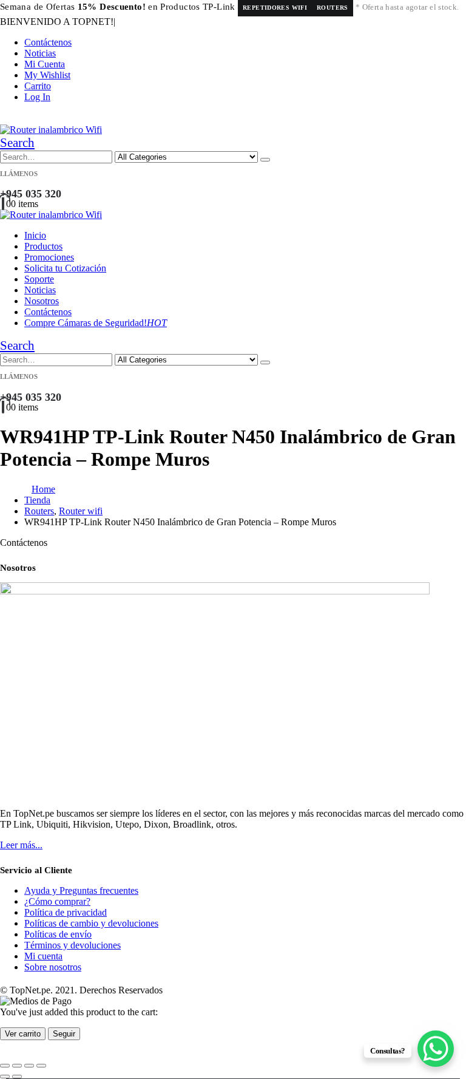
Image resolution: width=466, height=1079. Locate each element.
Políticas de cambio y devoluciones (91, 923)
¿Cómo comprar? (57, 901)
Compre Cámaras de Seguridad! (95, 323)
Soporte (39, 279)
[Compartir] (29, 1065)
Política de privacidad (65, 912)
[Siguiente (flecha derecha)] (17, 1076)
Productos (43, 246)
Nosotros (41, 301)
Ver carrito (23, 1033)
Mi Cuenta (44, 64)
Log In (37, 97)
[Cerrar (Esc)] (41, 1065)
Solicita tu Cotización (65, 268)
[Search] (265, 160)
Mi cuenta (43, 956)
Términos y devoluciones (72, 945)
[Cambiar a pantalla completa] (17, 1065)
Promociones (49, 257)
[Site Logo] (51, 129)
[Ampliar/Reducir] (5, 1065)
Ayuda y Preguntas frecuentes (81, 890)
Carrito (37, 86)
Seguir (64, 1033)
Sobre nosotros (52, 967)
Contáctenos (48, 42)
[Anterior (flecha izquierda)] (5, 1076)
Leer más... (21, 845)
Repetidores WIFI (275, 7)
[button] (17, 142)
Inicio (35, 235)
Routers (332, 7)
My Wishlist (47, 75)
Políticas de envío (58, 934)
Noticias (40, 53)
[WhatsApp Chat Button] (435, 1048)
